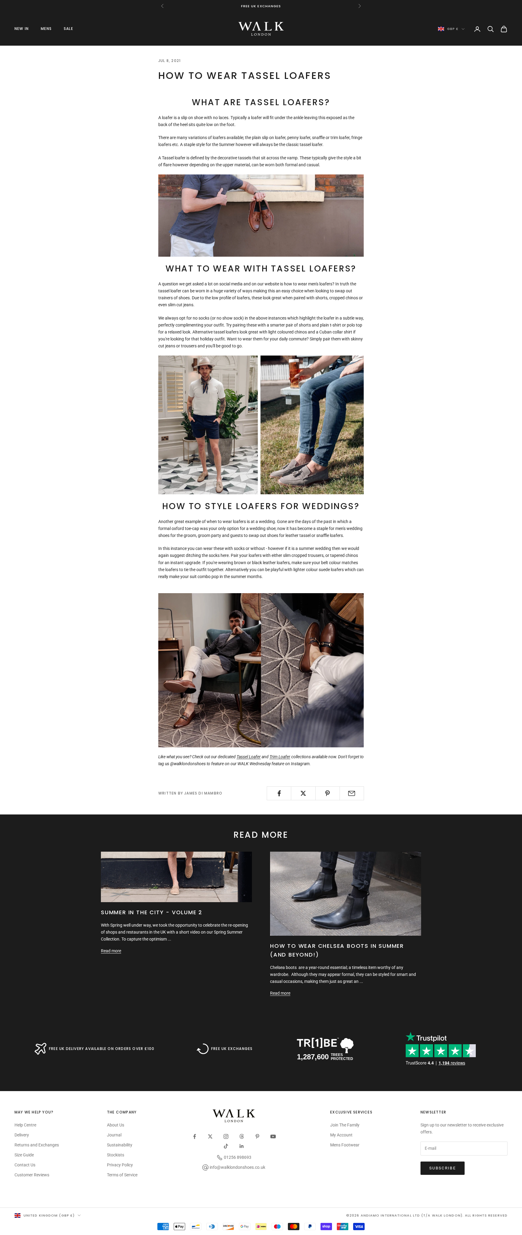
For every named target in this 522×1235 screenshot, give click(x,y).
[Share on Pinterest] (328, 793)
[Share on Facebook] (279, 793)
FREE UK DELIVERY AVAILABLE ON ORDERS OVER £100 (101, 1048)
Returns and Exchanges (36, 1144)
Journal (114, 1135)
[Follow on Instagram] (226, 1136)
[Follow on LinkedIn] (242, 1146)
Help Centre (25, 1125)
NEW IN (21, 28)
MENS (46, 28)
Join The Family (344, 1125)
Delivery (21, 1135)
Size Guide (24, 1154)
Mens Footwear (344, 1144)
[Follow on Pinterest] (257, 1136)
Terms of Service (122, 1174)
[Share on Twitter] (303, 793)
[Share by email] (352, 793)
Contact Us (24, 1164)
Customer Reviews (31, 1174)
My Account (341, 1135)
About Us (115, 1125)
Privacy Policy (120, 1164)
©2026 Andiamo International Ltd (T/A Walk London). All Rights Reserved (426, 1215)
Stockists (115, 1154)
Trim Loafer (279, 756)
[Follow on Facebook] (195, 1136)
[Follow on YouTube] (273, 1136)
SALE (68, 28)
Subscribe (442, 1168)
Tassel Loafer (249, 756)
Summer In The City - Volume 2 (151, 912)
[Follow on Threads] (242, 1136)
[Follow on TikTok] (226, 1146)
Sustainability (119, 1144)
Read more (111, 950)
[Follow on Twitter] (210, 1136)
